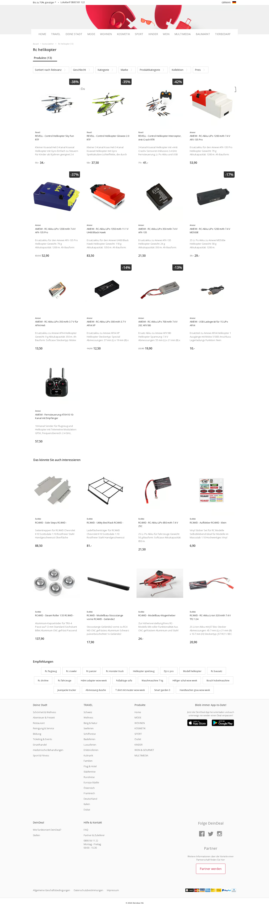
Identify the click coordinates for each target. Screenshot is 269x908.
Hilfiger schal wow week (185, 680)
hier (223, 859)
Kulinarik (88, 755)
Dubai (87, 809)
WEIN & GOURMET (144, 750)
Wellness (88, 717)
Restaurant (39, 723)
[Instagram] (219, 834)
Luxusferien (90, 744)
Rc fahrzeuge (64, 680)
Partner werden (211, 869)
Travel (55, 34)
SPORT (138, 733)
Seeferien (89, 728)
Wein (166, 34)
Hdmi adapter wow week (94, 680)
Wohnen (106, 34)
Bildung (37, 733)
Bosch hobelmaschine (218, 680)
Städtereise (90, 771)
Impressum (113, 890)
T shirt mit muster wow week (130, 690)
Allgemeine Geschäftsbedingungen (51, 890)
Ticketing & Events (42, 739)
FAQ (86, 829)
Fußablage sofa (124, 680)
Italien (87, 804)
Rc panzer (91, 671)
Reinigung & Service (43, 728)
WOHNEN (139, 723)
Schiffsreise (90, 733)
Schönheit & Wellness (44, 712)
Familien (88, 760)
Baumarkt (203, 34)
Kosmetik (123, 34)
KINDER (138, 744)
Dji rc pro (169, 671)
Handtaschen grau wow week (195, 690)
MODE (137, 717)
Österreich (89, 788)
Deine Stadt (74, 34)
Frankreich (89, 793)
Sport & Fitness (41, 755)
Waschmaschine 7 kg (152, 680)
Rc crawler (71, 671)
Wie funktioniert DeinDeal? (47, 829)
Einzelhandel (40, 744)
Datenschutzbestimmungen (88, 890)
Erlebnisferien (91, 750)
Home (42, 34)
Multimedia (182, 34)
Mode (91, 34)
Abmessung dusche (96, 690)
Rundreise (89, 777)
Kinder (153, 34)
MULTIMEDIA (141, 755)
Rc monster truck (115, 671)
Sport (139, 34)
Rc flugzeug (51, 671)
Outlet (137, 739)
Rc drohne (43, 680)
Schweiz (88, 712)
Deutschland (90, 798)
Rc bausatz (216, 671)
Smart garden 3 (162, 690)
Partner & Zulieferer (94, 835)
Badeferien (89, 739)
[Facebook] (202, 834)
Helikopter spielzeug (143, 671)
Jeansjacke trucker (66, 690)
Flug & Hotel (90, 766)
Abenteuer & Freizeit (44, 717)
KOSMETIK (140, 728)
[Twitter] (210, 834)
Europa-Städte (91, 782)
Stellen (36, 835)
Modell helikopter (192, 671)
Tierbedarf (223, 34)
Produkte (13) (43, 58)
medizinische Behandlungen (48, 750)
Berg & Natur (90, 723)
